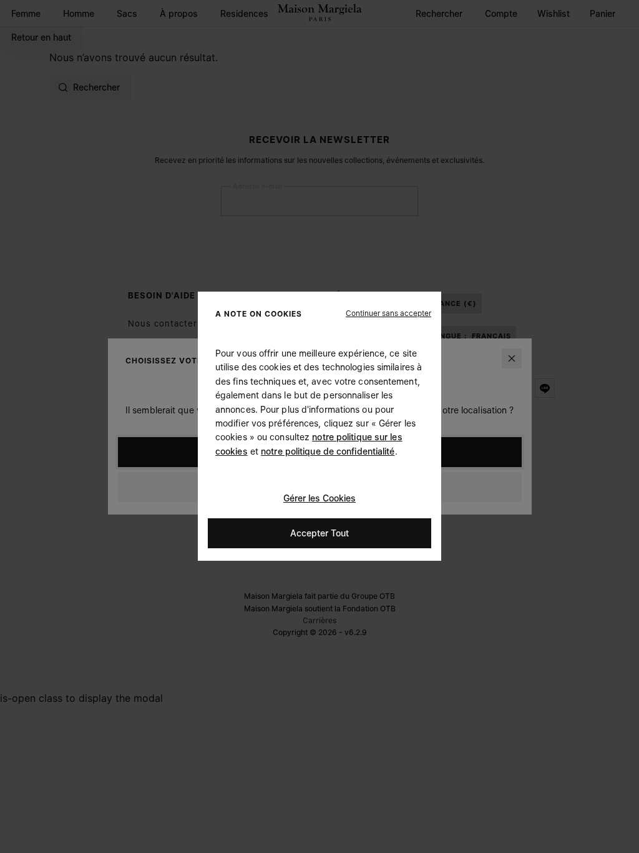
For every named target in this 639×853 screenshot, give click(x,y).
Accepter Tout (319, 533)
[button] (388, 313)
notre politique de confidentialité (327, 451)
